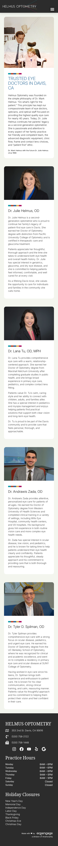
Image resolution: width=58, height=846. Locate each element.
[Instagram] (14, 749)
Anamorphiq (47, 837)
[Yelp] (36, 749)
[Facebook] (22, 749)
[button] (52, 9)
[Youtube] (29, 749)
